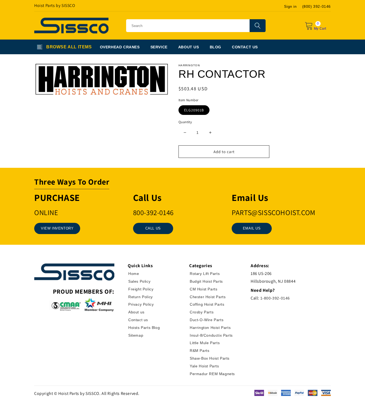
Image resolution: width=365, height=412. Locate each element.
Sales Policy (139, 281)
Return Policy (140, 297)
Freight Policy (140, 289)
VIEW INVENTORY (57, 228)
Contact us (138, 320)
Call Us (153, 228)
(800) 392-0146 (316, 6)
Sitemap (135, 335)
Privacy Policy (141, 304)
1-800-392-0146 (275, 298)
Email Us (252, 228)
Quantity (185, 122)
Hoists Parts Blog (144, 327)
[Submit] (258, 25)
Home (133, 273)
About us (136, 312)
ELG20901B (194, 110)
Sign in (290, 6)
